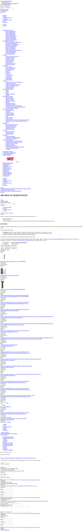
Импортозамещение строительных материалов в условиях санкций (16, 188)
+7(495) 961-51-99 (29, 240)
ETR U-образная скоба (6, 406)
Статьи (2, 187)
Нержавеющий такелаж (8, 438)
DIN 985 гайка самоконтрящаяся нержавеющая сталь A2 (13, 382)
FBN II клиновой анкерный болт (8, 360)
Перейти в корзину (5, 483)
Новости (5, 427)
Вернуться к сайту (13, 483)
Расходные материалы (8, 445)
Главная (5, 424)
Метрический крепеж (8, 442)
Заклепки (5, 448)
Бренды (5, 16)
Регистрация (3, 9)
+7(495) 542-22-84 (21, 240)
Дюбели (5, 441)
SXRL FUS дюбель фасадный (7, 367)
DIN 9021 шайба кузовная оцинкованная (10, 310)
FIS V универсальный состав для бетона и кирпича (12, 324)
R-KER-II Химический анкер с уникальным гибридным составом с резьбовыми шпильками (21, 338)
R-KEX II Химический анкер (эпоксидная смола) (12, 317)
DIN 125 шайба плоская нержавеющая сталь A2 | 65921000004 (14, 296)
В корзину (3, 205)
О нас (4, 21)
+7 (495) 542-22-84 (5, 2)
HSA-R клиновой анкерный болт (8, 375)
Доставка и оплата (7, 17)
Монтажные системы (8, 444)
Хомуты (5, 447)
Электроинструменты (8, 449)
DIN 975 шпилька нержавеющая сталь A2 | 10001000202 (13, 261)
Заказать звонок (4, 10)
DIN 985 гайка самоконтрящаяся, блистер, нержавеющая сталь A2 (15, 389)
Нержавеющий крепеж (8, 437)
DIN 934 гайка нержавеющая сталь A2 (9, 331)
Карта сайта (3, 467)
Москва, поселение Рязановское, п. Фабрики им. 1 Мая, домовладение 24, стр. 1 (18, 458)
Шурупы (5, 446)
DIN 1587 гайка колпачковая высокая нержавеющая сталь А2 (14, 303)
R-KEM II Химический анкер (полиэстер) (10, 275)
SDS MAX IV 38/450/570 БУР (7, 419)
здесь (34, 236)
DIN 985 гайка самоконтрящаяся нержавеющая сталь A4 (13, 413)
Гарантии (5, 18)
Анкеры (5, 439)
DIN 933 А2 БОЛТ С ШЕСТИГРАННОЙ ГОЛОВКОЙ (13, 289)
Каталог (5, 15)
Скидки (5, 208)
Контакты (5, 22)
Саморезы (5, 440)
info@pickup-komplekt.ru (6, 3)
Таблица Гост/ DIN (7, 20)
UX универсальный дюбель (7, 346)
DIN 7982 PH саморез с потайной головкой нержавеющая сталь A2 (16, 396)
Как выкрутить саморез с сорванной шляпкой (11, 191)
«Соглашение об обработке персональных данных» (30, 479)
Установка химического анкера (7, 189)
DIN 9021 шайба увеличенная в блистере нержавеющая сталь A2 (15, 353)
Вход (7, 9)
